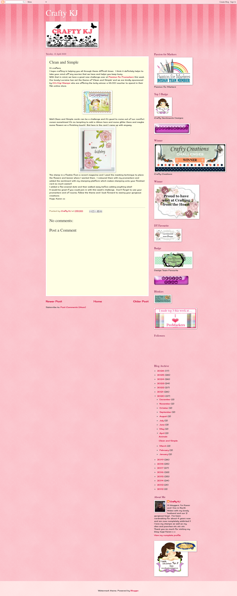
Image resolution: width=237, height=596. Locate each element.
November (165, 403)
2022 (161, 387)
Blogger (135, 590)
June (162, 424)
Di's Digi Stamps (62, 83)
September (166, 412)
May (162, 429)
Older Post (141, 301)
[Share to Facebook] (98, 211)
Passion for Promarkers (121, 77)
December (165, 399)
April (162, 433)
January (164, 454)
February (165, 450)
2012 (160, 489)
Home (98, 301)
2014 (160, 480)
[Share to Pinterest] (101, 211)
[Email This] (90, 211)
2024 (161, 379)
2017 (160, 468)
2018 (160, 464)
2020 (161, 396)
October (164, 408)
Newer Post (54, 301)
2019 (160, 459)
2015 (160, 476)
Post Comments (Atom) (73, 307)
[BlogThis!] (93, 211)
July (162, 420)
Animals (163, 436)
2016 (160, 472)
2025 (161, 375)
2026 (161, 371)
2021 (160, 392)
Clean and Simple (168, 440)
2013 (160, 485)
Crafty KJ (62, 12)
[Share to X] (95, 211)
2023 (161, 383)
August (164, 416)
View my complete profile (167, 535)
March (163, 446)
